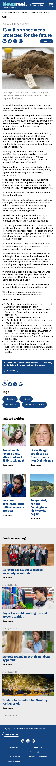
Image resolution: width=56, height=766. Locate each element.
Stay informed (11, 734)
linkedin (22, 741)
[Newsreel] (14, 5)
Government (11, 404)
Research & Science (34, 404)
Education (13, 13)
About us (38, 747)
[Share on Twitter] (15, 41)
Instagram (33, 741)
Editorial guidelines (38, 752)
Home (4, 13)
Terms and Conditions (38, 757)
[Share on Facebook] (10, 41)
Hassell (32, 254)
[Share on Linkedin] (4, 41)
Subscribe (46, 41)
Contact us (14, 752)
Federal (26, 399)
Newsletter (38, 5)
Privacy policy (14, 757)
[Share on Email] (21, 41)
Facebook (28, 741)
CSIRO (5, 115)
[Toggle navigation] (51, 5)
